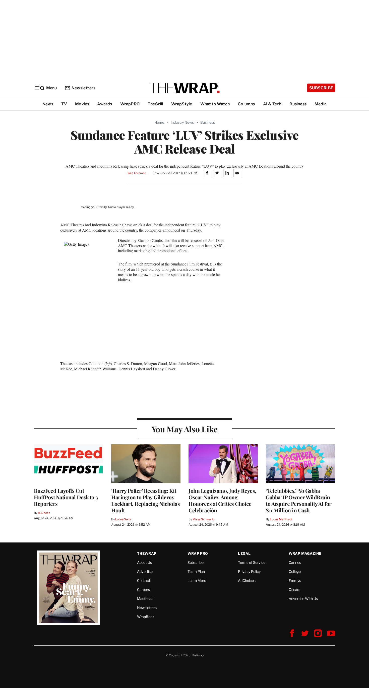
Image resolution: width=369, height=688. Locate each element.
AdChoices (247, 580)
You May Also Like (185, 429)
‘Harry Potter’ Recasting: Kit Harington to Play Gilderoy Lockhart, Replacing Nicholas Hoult (145, 500)
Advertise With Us (303, 598)
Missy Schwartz (204, 519)
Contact (143, 580)
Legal (244, 553)
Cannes (295, 562)
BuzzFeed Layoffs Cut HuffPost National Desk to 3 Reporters (66, 497)
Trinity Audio (107, 207)
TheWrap (146, 553)
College (295, 571)
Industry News (182, 122)
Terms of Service (251, 562)
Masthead (145, 598)
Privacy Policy (249, 571)
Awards (104, 104)
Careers (143, 589)
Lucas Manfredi (281, 519)
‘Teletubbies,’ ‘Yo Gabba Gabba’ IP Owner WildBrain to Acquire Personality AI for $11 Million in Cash (299, 500)
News (47, 104)
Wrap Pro (198, 553)
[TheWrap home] (184, 88)
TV (64, 104)
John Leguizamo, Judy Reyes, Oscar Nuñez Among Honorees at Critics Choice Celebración (222, 500)
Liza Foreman (137, 173)
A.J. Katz (44, 513)
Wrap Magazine (305, 553)
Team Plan (196, 571)
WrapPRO (130, 104)
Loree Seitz (123, 519)
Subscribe (321, 88)
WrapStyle (181, 104)
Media (321, 104)
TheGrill (155, 104)
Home (159, 122)
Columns (246, 104)
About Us (144, 562)
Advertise (145, 571)
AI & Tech (272, 104)
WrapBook (145, 616)
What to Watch (215, 104)
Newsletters (83, 88)
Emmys (295, 580)
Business (297, 104)
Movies (82, 104)
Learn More (197, 580)
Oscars (294, 589)
